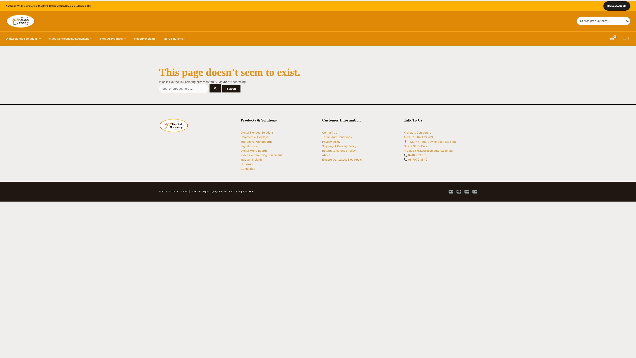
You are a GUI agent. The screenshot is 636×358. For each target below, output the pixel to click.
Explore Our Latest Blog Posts (342, 159)
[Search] (628, 21)
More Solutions (173, 38)
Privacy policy (331, 141)
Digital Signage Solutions (22, 38)
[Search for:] (190, 88)
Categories (248, 168)
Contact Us (329, 132)
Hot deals (247, 164)
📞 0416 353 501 (415, 155)
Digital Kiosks (250, 146)
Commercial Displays (254, 137)
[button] (39, 38)
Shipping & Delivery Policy (339, 146)
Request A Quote (616, 5)
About (326, 155)
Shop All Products (111, 38)
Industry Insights (145, 38)
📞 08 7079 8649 (415, 159)
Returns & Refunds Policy (339, 150)
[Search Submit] (215, 88)
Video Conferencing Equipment (69, 38)
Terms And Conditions (337, 137)
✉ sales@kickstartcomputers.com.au (428, 150)
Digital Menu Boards (254, 150)
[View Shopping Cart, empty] (612, 38)
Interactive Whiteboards (256, 141)
